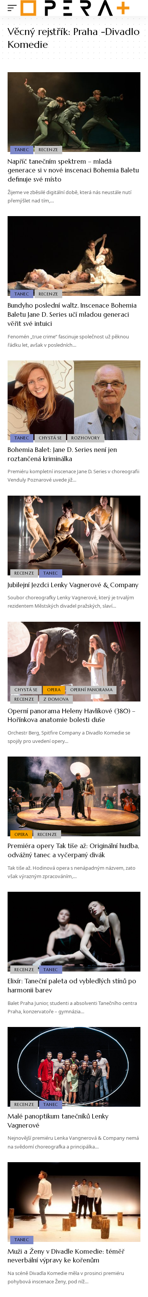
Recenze (48, 149)
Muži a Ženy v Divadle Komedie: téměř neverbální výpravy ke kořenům (66, 1256)
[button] (14, 8)
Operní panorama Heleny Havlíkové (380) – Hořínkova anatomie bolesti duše (71, 715)
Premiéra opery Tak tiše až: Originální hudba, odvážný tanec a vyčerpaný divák (73, 850)
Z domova (55, 699)
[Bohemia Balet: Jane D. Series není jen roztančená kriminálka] (74, 400)
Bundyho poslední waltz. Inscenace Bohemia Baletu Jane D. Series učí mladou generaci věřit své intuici (72, 314)
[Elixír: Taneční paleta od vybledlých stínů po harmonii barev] (74, 932)
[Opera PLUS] (74, 8)
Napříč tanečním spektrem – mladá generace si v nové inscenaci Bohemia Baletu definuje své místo (73, 170)
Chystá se (50, 438)
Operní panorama (91, 689)
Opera (54, 689)
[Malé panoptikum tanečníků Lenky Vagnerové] (74, 1067)
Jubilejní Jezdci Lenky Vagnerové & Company (73, 585)
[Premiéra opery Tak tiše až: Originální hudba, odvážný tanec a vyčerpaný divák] (74, 796)
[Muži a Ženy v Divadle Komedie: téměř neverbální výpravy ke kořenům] (74, 1202)
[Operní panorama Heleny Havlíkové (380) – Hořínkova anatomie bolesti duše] (74, 661)
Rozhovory (85, 438)
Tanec (21, 149)
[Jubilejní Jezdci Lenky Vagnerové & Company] (74, 535)
